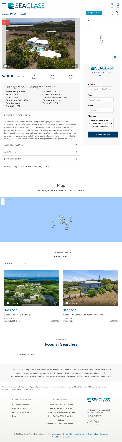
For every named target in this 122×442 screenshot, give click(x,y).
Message (92, 116)
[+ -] (102, 39)
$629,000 (10, 310)
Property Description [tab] (17, 115)
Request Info (94, 12)
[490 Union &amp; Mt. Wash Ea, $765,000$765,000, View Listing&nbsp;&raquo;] (67, 226)
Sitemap (66, 437)
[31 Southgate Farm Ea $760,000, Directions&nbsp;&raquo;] (101, 39)
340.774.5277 (98, 73)
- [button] (88, 23)
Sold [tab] (24, 263)
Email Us (105, 74)
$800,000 (69, 310)
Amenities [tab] (10, 152)
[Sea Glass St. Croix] (23, 7)
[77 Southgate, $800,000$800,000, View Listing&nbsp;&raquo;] (61, 222)
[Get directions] (115, 57)
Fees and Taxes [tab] (12, 159)
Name (91, 84)
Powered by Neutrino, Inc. (73, 434)
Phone (91, 95)
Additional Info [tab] (13, 144)
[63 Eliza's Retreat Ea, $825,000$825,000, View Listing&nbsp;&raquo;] (53, 224)
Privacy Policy (92, 434)
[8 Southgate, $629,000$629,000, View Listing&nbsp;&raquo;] (63, 220)
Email (91, 105)
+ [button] (88, 20)
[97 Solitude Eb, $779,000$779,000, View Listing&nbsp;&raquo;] (71, 220)
